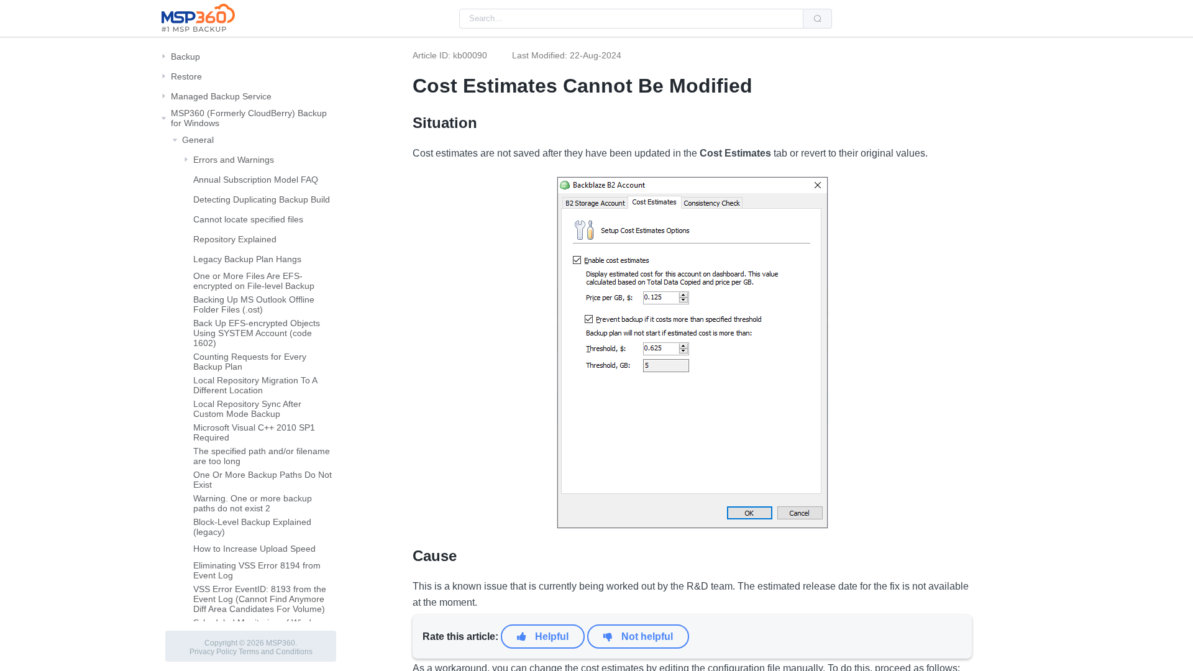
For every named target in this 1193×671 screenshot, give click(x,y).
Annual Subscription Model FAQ (255, 180)
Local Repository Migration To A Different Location (255, 385)
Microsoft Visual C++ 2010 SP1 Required (254, 432)
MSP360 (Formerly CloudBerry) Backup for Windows (249, 118)
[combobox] (631, 19)
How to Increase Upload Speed (254, 549)
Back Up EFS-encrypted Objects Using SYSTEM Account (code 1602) (256, 333)
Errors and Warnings (233, 160)
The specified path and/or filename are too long (261, 456)
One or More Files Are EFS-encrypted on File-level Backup (253, 281)
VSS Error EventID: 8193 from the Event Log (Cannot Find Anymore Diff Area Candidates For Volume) (259, 599)
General (198, 140)
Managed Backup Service (221, 96)
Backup (185, 57)
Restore (186, 76)
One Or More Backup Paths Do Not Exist (262, 480)
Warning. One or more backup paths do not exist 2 (252, 503)
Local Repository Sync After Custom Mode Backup (247, 409)
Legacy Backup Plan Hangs (247, 259)
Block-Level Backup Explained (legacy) (252, 527)
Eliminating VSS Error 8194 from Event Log (257, 570)
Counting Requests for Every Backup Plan (249, 362)
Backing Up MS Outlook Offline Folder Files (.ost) (253, 304)
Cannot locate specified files (248, 219)
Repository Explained (235, 239)
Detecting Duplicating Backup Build (261, 199)
